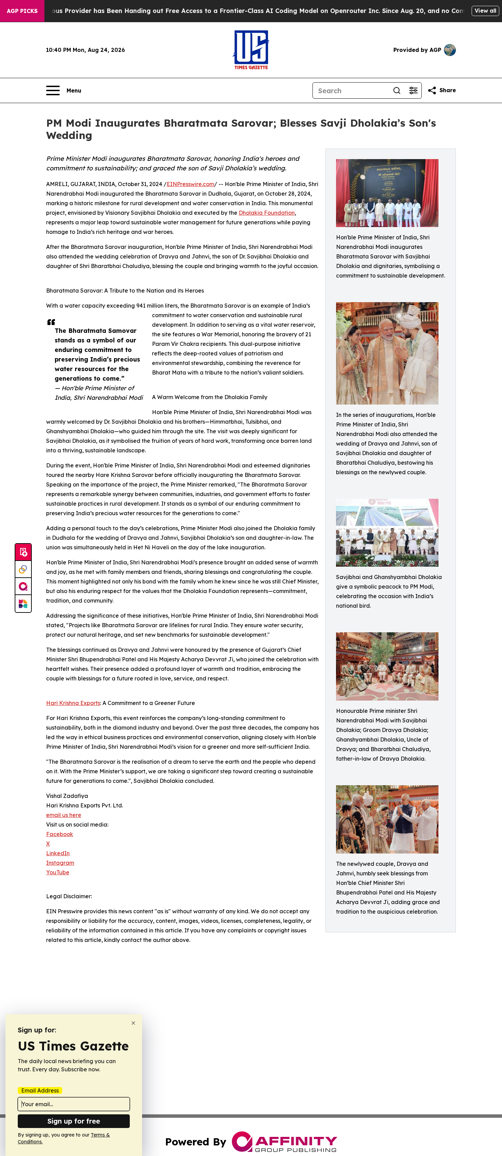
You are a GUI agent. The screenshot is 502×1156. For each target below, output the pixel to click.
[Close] (133, 1023)
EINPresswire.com (190, 184)
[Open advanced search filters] (413, 90)
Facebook (59, 834)
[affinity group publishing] (23, 586)
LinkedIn (58, 853)
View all (485, 10)
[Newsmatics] (23, 603)
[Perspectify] (23, 569)
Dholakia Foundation (267, 212)
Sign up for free (73, 1121)
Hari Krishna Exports (73, 703)
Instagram (60, 862)
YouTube (57, 872)
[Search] (397, 90)
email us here (63, 815)
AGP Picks (22, 11)
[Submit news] (23, 552)
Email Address (40, 1090)
